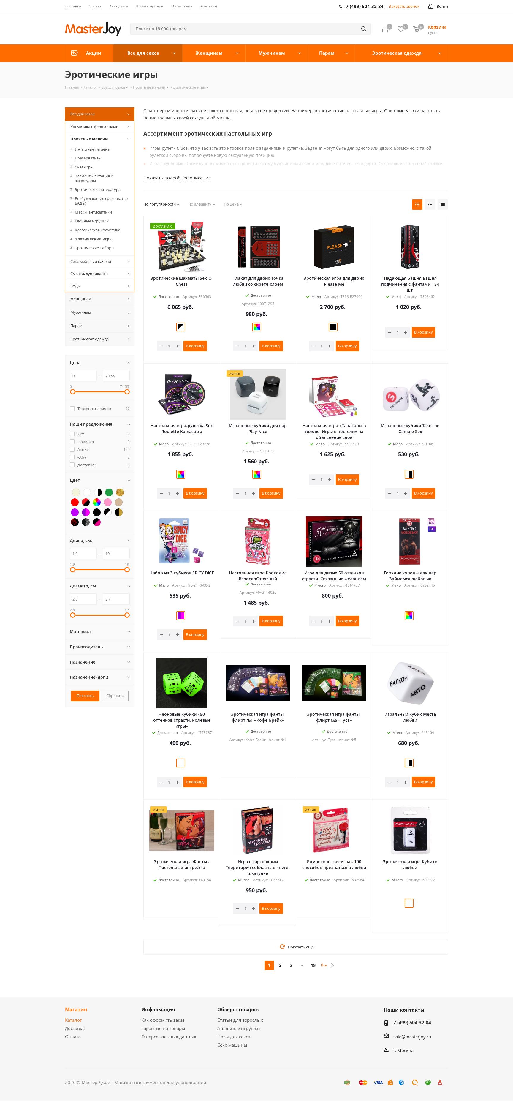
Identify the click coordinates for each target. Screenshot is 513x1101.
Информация (158, 1009)
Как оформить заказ (163, 1020)
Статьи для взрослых (240, 1020)
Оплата (73, 1037)
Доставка (75, 1028)
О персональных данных (168, 1037)
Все (324, 965)
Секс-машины (232, 1045)
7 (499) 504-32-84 (412, 1022)
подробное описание (177, 178)
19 (313, 965)
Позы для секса (233, 1037)
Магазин (76, 1009)
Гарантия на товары (163, 1028)
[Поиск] (364, 29)
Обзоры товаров (238, 1009)
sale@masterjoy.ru (412, 1037)
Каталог (73, 1020)
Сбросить (115, 695)
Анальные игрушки (238, 1028)
